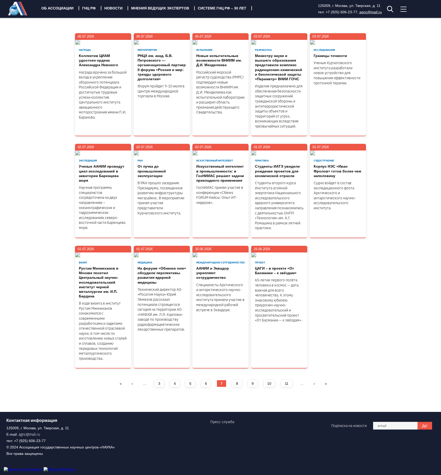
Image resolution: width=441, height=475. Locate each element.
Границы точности (330, 56)
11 (286, 383)
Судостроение (324, 160)
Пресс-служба (222, 422)
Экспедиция (88, 160)
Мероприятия (147, 50)
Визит (83, 262)
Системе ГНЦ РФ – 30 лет (222, 8)
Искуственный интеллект (214, 160)
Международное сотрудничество (220, 262)
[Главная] (21, 14)
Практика (262, 160)
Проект (260, 262)
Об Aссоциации (57, 8)
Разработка (263, 50)
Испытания (204, 50)
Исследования (324, 50)
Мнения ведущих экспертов (160, 8)
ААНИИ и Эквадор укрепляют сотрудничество (212, 273)
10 (269, 383)
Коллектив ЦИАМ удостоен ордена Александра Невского (98, 60)
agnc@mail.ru (370, 12)
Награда (85, 50)
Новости (113, 8)
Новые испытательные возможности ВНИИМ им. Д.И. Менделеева (219, 60)
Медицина (145, 262)
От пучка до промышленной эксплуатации (152, 171)
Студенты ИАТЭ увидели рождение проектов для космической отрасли (277, 171)
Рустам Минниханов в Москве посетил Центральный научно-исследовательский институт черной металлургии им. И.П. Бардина (98, 282)
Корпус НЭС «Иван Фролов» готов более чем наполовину (337, 171)
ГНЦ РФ (89, 8)
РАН (140, 160)
